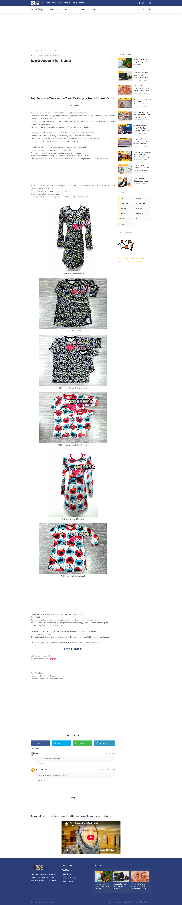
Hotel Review (67, 874)
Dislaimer (67, 3)
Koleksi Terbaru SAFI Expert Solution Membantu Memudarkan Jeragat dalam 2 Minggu (142, 75)
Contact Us (127, 902)
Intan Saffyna (42, 770)
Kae (37, 753)
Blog (58, 9)
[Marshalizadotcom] (39, 10)
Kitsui (120, 178)
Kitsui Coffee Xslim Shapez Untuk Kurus (140, 179)
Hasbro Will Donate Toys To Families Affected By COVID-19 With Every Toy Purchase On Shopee (141, 128)
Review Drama (67, 882)
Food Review (67, 870)
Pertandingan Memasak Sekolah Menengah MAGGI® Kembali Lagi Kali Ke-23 (142, 154)
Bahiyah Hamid (73, 648)
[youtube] (150, 3)
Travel (66, 9)
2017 (37, 51)
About (54, 3)
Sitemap (74, 3)
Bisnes (138, 198)
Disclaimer (147, 902)
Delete (43, 764)
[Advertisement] (91, 31)
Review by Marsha (69, 878)
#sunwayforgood (123, 138)
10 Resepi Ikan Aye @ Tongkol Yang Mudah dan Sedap (141, 61)
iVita (120, 85)
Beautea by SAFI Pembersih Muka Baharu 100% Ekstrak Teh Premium (142, 167)
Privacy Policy (138, 902)
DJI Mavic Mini (124, 203)
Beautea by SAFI (123, 165)
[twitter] (143, 3)
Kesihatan (123, 208)
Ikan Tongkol (122, 59)
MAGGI (121, 152)
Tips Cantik (123, 219)
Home (48, 3)
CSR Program (122, 125)
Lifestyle (139, 208)
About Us (119, 902)
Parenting (84, 9)
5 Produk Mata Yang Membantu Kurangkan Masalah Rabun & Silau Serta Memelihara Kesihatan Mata (141, 88)
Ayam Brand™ (122, 112)
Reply (38, 764)
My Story (76, 735)
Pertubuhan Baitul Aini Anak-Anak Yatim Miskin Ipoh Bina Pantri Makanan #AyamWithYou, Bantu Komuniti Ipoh (141, 114)
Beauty (93, 9)
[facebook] (139, 3)
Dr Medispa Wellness (124, 99)
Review (74, 9)
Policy (60, 3)
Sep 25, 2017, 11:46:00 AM (107, 753)
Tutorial (122, 224)
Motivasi (122, 214)
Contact (81, 3)
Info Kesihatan (141, 203)
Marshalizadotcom (49, 902)
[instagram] (146, 3)
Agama (122, 198)
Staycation (139, 214)
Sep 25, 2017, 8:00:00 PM (107, 770)
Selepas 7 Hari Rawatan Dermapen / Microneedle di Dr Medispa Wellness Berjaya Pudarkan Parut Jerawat (142, 101)
